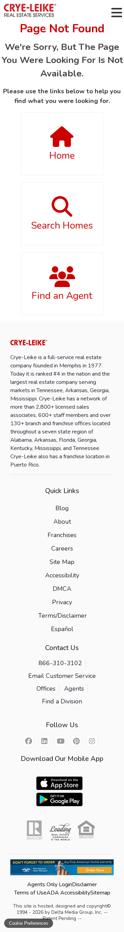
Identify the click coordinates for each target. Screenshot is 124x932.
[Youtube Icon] (60, 741)
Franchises (62, 535)
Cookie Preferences (28, 923)
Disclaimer (84, 884)
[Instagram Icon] (91, 741)
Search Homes (62, 225)
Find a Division (62, 701)
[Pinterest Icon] (76, 741)
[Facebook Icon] (28, 741)
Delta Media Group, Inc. (76, 912)
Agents (74, 688)
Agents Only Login (49, 884)
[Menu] (116, 13)
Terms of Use (30, 893)
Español (62, 629)
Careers (62, 548)
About (62, 521)
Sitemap (100, 893)
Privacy (62, 602)
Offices (46, 688)
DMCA (62, 589)
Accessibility (62, 575)
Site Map (62, 562)
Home (62, 155)
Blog (62, 508)
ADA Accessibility (68, 893)
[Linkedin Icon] (44, 741)
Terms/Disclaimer (62, 615)
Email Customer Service (62, 676)
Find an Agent (62, 295)
